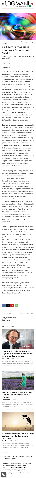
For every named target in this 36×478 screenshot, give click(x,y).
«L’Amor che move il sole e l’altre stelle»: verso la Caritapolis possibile (18, 436)
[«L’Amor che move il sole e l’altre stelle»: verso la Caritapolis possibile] (18, 421)
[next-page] (6, 451)
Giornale (9, 42)
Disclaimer (30, 473)
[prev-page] (3, 451)
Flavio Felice (5, 440)
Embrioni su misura (28, 315)
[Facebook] (4, 305)
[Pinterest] (12, 305)
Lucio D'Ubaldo (6, 67)
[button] (3, 474)
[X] (8, 305)
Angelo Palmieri (6, 399)
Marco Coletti (5, 358)
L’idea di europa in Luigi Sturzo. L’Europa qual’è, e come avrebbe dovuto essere (9, 318)
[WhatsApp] (16, 305)
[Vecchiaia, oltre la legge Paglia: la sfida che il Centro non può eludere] (18, 380)
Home (3, 42)
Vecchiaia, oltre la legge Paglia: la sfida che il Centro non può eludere (17, 394)
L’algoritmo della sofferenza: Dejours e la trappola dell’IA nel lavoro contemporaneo (17, 353)
